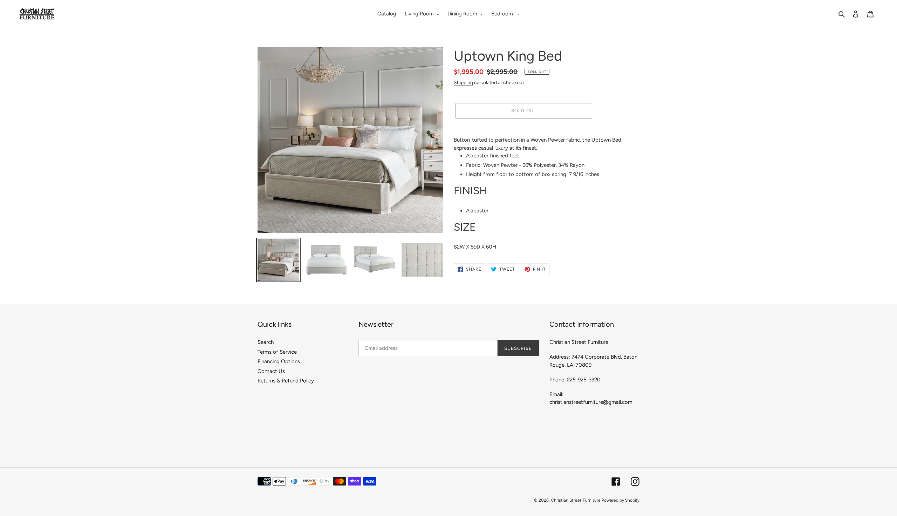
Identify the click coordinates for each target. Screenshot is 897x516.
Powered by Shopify (620, 500)
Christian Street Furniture (576, 500)
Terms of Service (277, 352)
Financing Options (279, 361)
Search (266, 342)
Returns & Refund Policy (286, 381)
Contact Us (271, 371)
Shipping (463, 82)
